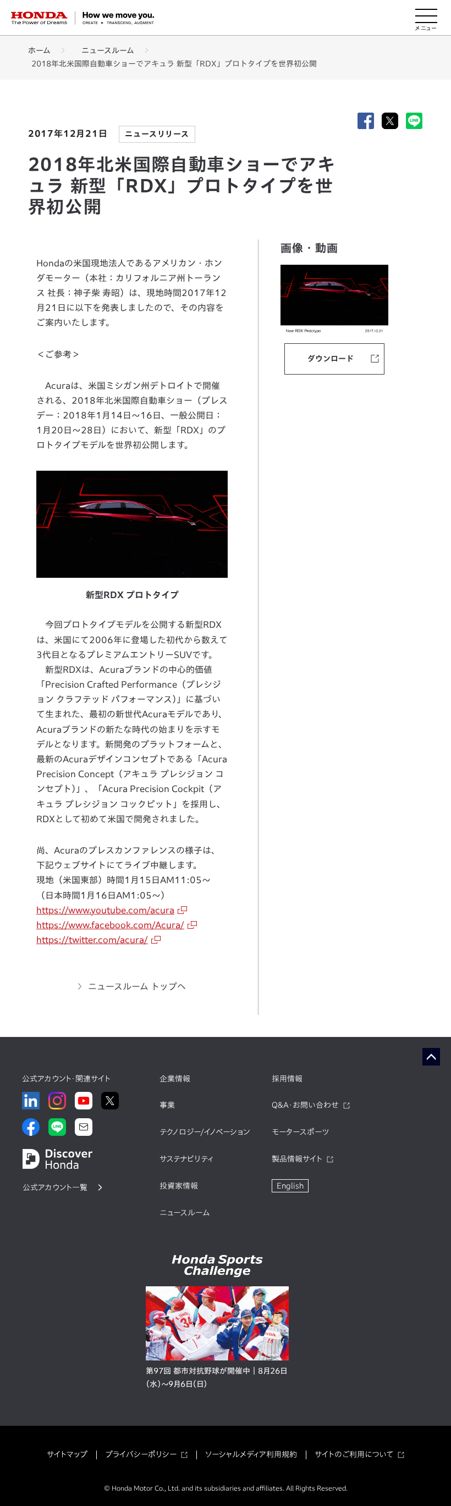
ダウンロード (330, 358)
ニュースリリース (157, 134)
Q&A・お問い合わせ (305, 1105)
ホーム (39, 50)
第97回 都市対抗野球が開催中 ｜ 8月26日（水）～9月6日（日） (216, 1377)
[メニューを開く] (426, 18)
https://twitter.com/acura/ (92, 939)
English (290, 1186)
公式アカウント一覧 (55, 1187)
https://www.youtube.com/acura (105, 910)
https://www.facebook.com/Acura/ (110, 925)
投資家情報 (179, 1186)
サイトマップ (67, 1454)
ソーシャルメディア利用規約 (251, 1454)
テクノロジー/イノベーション (205, 1132)
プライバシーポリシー (141, 1454)
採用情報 (287, 1079)
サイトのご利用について (354, 1454)
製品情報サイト (297, 1159)
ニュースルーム (107, 50)
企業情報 (175, 1079)
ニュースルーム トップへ (137, 986)
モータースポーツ (300, 1132)
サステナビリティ (186, 1159)
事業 (167, 1105)
